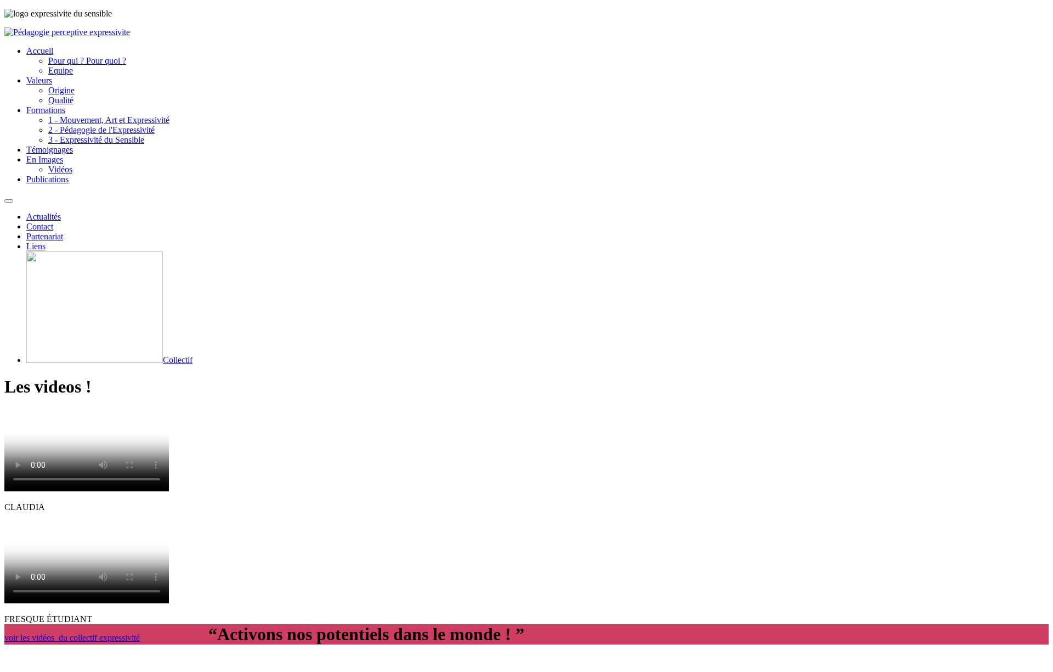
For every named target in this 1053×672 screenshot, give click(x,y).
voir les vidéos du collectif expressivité (72, 637)
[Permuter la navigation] (8, 201)
